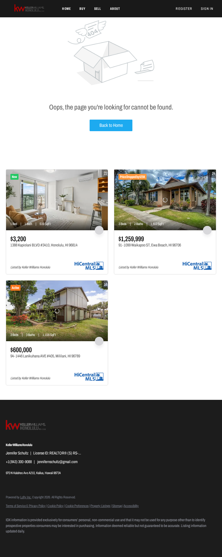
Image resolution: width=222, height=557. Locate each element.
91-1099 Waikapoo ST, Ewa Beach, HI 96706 (150, 245)
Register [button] (184, 9)
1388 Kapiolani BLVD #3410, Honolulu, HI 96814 (43, 245)
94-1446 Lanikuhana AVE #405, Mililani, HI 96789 (45, 356)
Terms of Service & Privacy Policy (26, 506)
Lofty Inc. (26, 497)
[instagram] (46, 541)
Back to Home (111, 125)
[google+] (80, 541)
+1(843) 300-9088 (19, 462)
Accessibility (131, 506)
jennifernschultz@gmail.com (57, 462)
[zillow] (29, 541)
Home (66, 9)
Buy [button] (82, 9)
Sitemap (117, 506)
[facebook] (13, 541)
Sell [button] (97, 9)
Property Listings (100, 506)
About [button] (115, 9)
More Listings (206, 162)
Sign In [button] (207, 9)
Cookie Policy (55, 506)
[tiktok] (63, 541)
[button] (29, 8)
